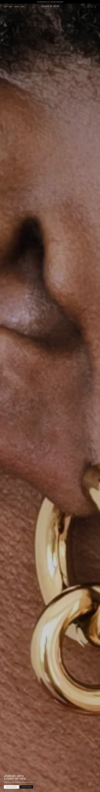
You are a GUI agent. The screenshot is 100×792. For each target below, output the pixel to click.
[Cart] (95, 7)
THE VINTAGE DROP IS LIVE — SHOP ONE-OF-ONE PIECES (50, 1)
